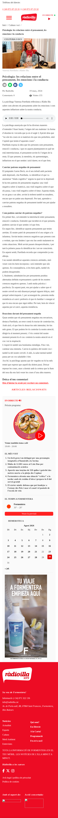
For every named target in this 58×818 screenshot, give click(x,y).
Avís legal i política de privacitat (16, 777)
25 (15, 557)
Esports (5, 730)
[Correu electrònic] (4, 85)
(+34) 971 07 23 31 (11, 9)
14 (36, 546)
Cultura (5, 735)
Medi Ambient (8, 739)
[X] (21, 85)
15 (43, 546)
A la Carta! (35, 731)
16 (50, 546)
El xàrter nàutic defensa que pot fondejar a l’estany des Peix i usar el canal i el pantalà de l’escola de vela (29, 488)
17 (8, 552)
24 (8, 557)
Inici (4, 25)
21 (36, 552)
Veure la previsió (29, 514)
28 (36, 557)
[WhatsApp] (10, 85)
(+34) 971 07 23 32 (30, 9)
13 (29, 546)
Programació (36, 736)
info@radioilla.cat (10, 702)
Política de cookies (10, 781)
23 (50, 552)
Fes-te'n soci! (36, 741)
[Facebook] (15, 85)
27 (29, 557)
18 (15, 552)
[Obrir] (9, 17)
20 (29, 552)
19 (22, 552)
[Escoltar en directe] (40, 436)
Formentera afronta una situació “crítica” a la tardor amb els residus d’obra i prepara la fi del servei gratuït (30, 479)
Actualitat (6, 725)
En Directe (35, 727)
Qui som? (34, 722)
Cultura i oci (14, 25)
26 (22, 557)
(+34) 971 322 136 (21, 698)
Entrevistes (7, 744)
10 (8, 546)
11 (15, 546)
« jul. (7, 568)
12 (22, 546)
